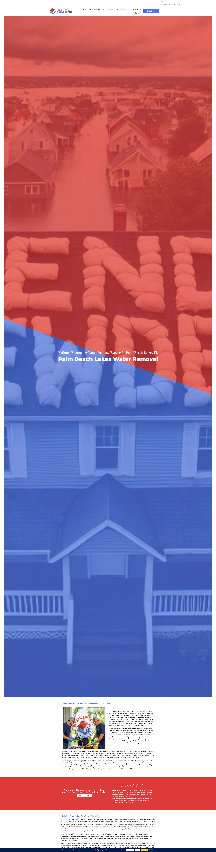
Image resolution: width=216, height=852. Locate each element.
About (110, 9)
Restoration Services (97, 9)
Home (83, 9)
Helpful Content (122, 9)
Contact (138, 13)
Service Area (136, 9)
